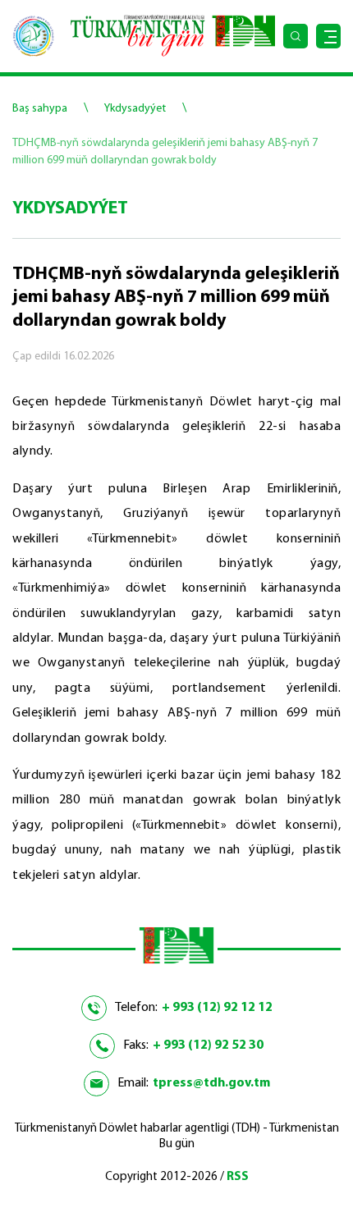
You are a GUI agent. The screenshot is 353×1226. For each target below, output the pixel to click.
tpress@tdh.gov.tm (211, 1083)
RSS (238, 1177)
